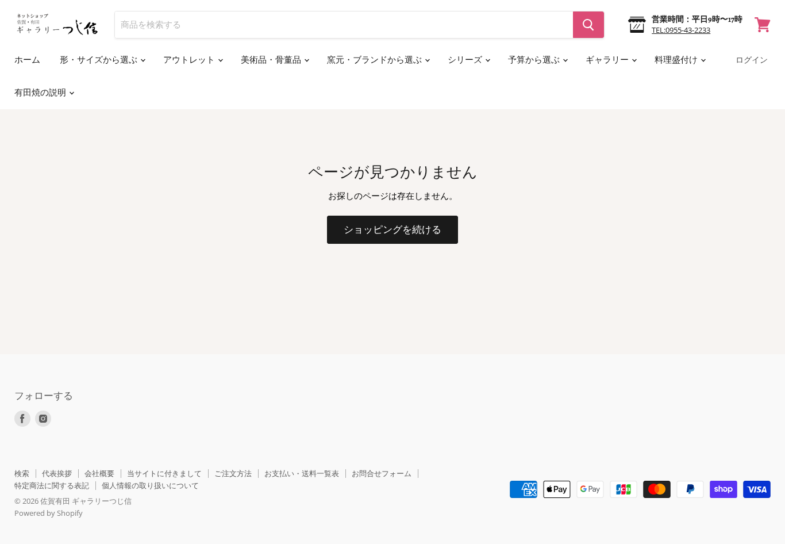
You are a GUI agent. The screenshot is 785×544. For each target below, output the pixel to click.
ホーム (27, 60)
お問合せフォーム (381, 473)
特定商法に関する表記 (51, 485)
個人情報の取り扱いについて (150, 485)
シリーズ (466, 60)
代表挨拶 (57, 473)
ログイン (752, 60)
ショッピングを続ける (392, 229)
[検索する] (588, 25)
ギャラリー (608, 60)
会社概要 (99, 473)
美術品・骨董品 (272, 60)
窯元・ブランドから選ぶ (375, 60)
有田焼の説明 (41, 92)
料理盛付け (677, 60)
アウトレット (190, 60)
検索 (21, 473)
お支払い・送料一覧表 (301, 473)
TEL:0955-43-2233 (681, 30)
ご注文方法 (233, 473)
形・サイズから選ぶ (99, 60)
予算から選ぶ (534, 60)
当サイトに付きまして (164, 473)
